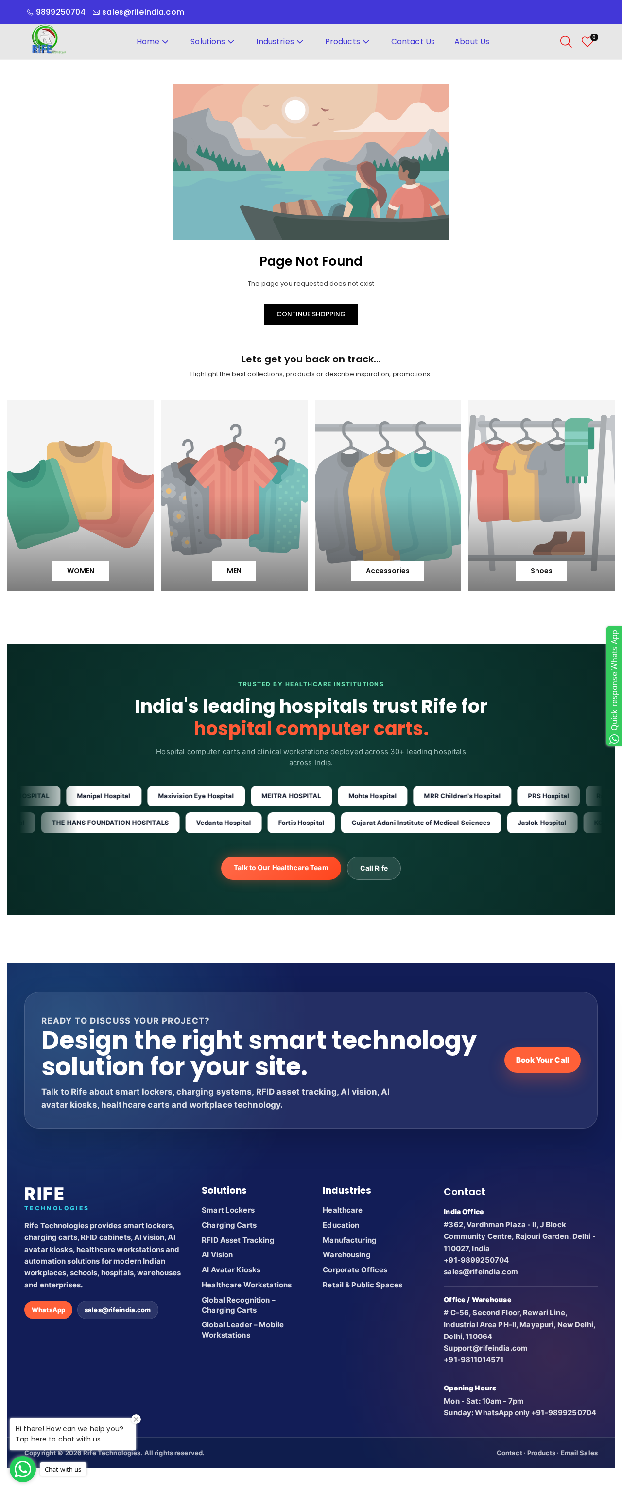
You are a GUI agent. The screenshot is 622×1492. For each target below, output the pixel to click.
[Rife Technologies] (48, 41)
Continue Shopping (311, 314)
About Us (471, 41)
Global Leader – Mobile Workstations (243, 1329)
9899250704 (61, 12)
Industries (275, 41)
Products (342, 41)
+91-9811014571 (473, 1359)
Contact (509, 1453)
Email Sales (579, 1453)
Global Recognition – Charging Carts (239, 1305)
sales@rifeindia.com (118, 1310)
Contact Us (413, 41)
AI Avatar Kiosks (231, 1269)
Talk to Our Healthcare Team (281, 867)
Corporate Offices (355, 1269)
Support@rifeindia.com (486, 1348)
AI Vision (217, 1254)
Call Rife (374, 868)
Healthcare (343, 1210)
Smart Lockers (228, 1210)
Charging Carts (229, 1225)
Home (148, 41)
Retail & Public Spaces (362, 1284)
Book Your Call (542, 1059)
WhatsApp (48, 1310)
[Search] (566, 41)
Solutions (207, 41)
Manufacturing (350, 1240)
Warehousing (346, 1254)
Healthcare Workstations (247, 1284)
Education (341, 1225)
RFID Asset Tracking (238, 1240)
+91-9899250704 (476, 1260)
